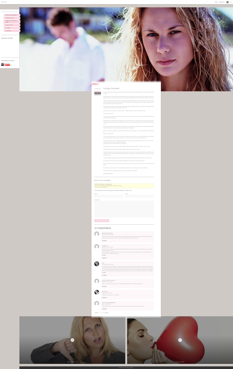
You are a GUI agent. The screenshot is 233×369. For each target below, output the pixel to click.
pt (231, 2)
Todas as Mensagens (11, 15)
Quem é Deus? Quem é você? (11, 21)
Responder (104, 240)
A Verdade (8, 30)
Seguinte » (107, 312)
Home (216, 2)
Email (126, 193)
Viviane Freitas (97, 88)
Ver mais (104, 255)
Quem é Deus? (9, 25)
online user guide (112, 187)
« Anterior (96, 312)
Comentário (96, 199)
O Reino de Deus (9, 17)
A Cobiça (7, 27)
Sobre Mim (222, 2)
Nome (95, 193)
